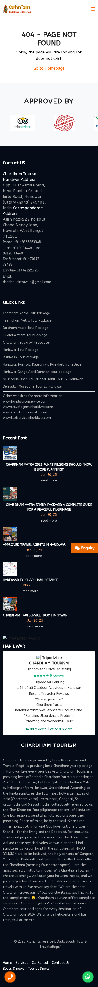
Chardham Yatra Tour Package (26, 313)
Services (22, 963)
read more (49, 480)
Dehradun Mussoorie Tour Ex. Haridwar (32, 387)
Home (7, 963)
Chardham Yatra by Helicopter (26, 343)
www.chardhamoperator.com (25, 412)
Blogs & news (13, 969)
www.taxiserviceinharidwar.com (27, 418)
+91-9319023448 (18, 248)
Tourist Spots (38, 969)
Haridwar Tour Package (20, 350)
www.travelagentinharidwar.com (28, 407)
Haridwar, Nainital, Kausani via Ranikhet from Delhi (42, 365)
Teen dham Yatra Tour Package (27, 321)
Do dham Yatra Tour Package (25, 328)
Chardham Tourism (49, 663)
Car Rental (40, 963)
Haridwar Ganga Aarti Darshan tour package (37, 372)
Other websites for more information (32, 396)
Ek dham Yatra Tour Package (25, 335)
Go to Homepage (49, 68)
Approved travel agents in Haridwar (34, 545)
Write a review (61, 729)
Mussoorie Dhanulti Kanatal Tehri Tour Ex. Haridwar (43, 379)
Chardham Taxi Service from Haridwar (35, 615)
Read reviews (36, 729)
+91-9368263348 (27, 242)
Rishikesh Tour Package (21, 357)
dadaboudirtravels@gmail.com (27, 282)
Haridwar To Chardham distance (30, 580)
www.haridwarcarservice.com (25, 401)
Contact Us (60, 963)
